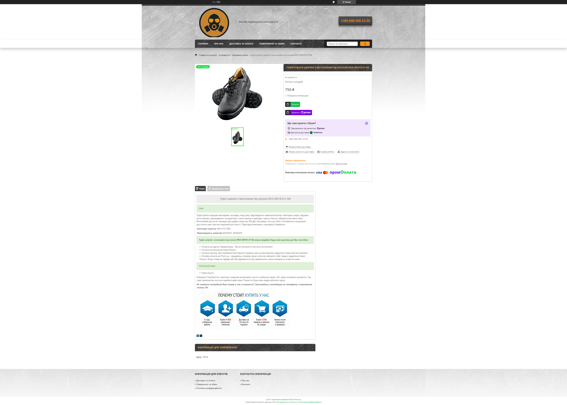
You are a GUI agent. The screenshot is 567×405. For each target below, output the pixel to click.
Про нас (219, 44)
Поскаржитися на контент (287, 402)
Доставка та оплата (241, 44)
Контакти (296, 44)
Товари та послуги (208, 55)
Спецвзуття (224, 55)
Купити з (296, 112)
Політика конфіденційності (209, 388)
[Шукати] (365, 44)
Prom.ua (297, 400)
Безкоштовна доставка (300, 147)
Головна (203, 44)
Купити (295, 104)
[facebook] (198, 336)
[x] (201, 336)
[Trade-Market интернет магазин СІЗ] (214, 21)
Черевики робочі (240, 55)
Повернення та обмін (272, 44)
